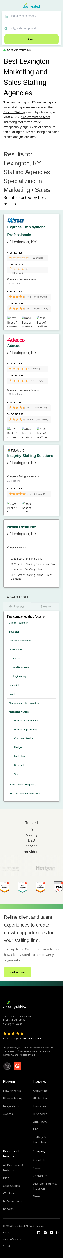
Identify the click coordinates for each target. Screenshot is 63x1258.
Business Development (26, 720)
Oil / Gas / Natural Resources (24, 793)
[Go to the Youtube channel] (51, 1233)
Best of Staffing (14, 112)
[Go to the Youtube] (45, 1233)
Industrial (14, 685)
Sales (17, 774)
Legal (12, 694)
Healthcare (14, 658)
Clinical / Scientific (18, 622)
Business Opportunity (25, 729)
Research (19, 765)
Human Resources (19, 667)
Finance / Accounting (20, 640)
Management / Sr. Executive (24, 702)
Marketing (19, 756)
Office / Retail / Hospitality (22, 784)
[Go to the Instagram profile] (58, 1233)
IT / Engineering (17, 676)
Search (31, 39)
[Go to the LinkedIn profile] (39, 1233)
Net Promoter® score (35, 117)
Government (15, 649)
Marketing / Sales (19, 711)
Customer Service (23, 738)
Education (14, 631)
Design (18, 747)
